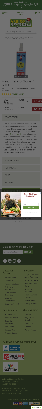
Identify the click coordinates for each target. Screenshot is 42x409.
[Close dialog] (39, 193)
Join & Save (31, 207)
